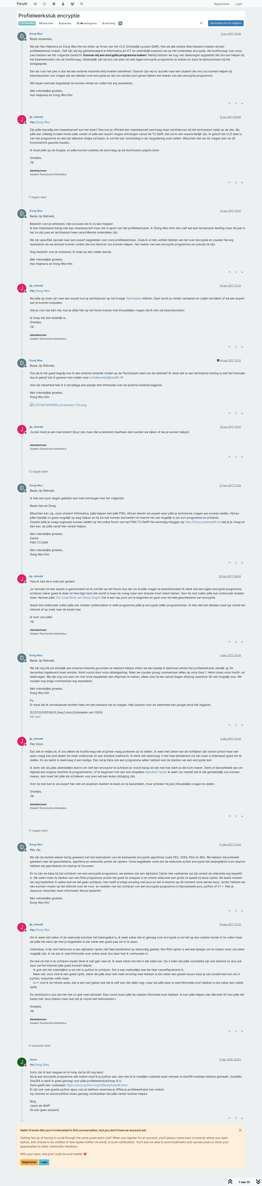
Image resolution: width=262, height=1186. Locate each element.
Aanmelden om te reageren (226, 23)
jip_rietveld (36, 116)
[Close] (240, 1130)
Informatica (28, 23)
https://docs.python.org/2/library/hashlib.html (97, 1085)
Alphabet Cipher (156, 772)
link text (35, 716)
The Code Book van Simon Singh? (78, 597)
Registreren (29, 1162)
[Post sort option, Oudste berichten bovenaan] (201, 23)
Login (44, 1162)
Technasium (134, 298)
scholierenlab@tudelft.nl (106, 377)
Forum (22, 3)
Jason (33, 1059)
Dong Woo (36, 33)
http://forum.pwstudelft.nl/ (202, 522)
